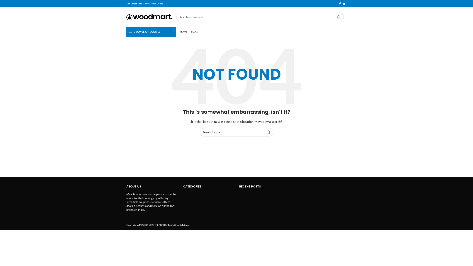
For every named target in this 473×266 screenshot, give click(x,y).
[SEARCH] (338, 17)
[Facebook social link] (340, 3)
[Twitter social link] (344, 3)
